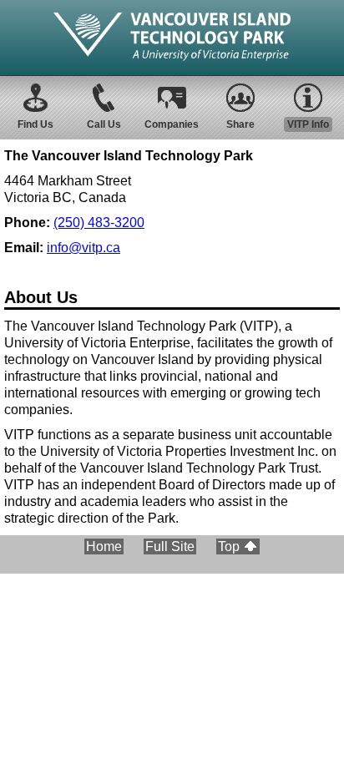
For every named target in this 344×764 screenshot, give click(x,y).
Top (229, 546)
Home (104, 546)
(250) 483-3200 (98, 222)
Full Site (170, 546)
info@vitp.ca (83, 247)
